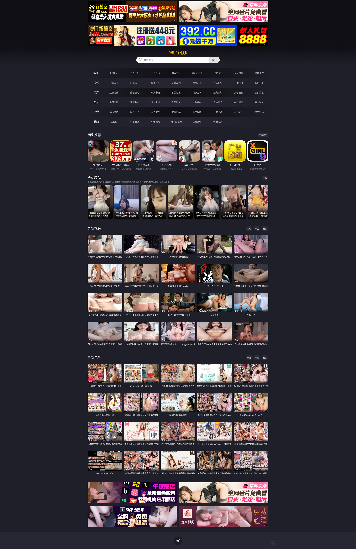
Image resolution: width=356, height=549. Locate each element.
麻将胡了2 (197, 73)
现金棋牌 (238, 73)
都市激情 (113, 112)
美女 (249, 228)
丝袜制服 (217, 82)
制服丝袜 (197, 92)
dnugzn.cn (178, 53)
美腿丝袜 (197, 102)
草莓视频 (155, 121)
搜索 (214, 59)
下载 (265, 177)
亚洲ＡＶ (113, 82)
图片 (96, 102)
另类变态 (259, 92)
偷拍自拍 (134, 92)
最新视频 (94, 228)
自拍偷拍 (134, 82)
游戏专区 (176, 73)
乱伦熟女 (238, 92)
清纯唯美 (217, 102)
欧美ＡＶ (155, 82)
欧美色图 (155, 102)
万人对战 (155, 73)
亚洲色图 (134, 102)
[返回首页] (273, 543)
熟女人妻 (197, 82)
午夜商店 (134, 121)
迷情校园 (197, 112)
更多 (265, 228)
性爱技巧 (259, 112)
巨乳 (257, 228)
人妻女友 (155, 112)
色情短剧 (217, 121)
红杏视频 (197, 121)
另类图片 (259, 102)
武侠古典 (176, 112)
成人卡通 (155, 92)
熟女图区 (238, 102)
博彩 (96, 73)
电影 (96, 92)
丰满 (249, 357)
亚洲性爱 (113, 92)
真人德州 (134, 73)
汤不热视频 (176, 121)
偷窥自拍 (113, 102)
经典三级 (217, 92)
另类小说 (217, 112)
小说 (96, 112)
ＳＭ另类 (259, 82)
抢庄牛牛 (259, 73)
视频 (96, 83)
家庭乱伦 (134, 112)
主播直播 (238, 82)
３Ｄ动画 (176, 82)
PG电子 (114, 73)
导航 (96, 122)
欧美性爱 (176, 92)
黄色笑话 (238, 112)
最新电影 (94, 357)
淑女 (257, 357)
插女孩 (114, 121)
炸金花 (217, 73)
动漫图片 (176, 102)
